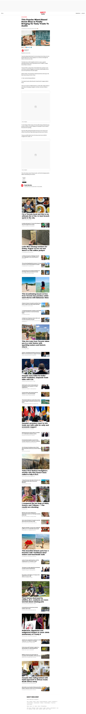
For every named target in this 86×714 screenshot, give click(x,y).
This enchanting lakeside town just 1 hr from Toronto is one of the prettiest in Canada (31, 264)
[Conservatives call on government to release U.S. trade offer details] (45, 394)
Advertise (31, 701)
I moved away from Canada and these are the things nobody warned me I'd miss (31, 271)
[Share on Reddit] (25, 47)
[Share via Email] (29, 47)
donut (22, 87)
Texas (22, 56)
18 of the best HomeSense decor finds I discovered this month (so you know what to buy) (31, 448)
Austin (43, 14)
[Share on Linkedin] (26, 47)
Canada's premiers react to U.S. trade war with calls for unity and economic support (35, 425)
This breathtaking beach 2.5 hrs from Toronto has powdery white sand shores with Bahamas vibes (35, 296)
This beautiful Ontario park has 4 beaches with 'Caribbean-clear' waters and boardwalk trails (35, 552)
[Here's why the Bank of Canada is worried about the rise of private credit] (45, 522)
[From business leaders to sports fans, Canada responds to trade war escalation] (45, 441)
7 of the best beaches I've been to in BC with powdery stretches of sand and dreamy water (31, 311)
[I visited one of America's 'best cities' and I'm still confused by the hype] (45, 320)
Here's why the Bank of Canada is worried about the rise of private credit (31, 521)
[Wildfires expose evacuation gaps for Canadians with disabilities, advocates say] (45, 656)
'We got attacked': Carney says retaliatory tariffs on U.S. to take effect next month (31, 528)
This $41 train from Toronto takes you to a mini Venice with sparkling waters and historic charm (35, 344)
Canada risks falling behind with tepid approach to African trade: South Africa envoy (35, 679)
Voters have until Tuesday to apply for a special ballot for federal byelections (30, 648)
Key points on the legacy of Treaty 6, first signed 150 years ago (31, 575)
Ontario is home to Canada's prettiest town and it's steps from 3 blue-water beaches (31, 304)
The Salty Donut (24, 44)
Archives (34, 701)
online (34, 132)
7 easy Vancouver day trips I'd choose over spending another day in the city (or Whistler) (31, 481)
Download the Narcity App (43, 701)
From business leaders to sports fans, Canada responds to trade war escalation (31, 440)
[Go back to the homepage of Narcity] (43, 12)
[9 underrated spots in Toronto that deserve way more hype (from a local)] (45, 225)
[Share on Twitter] (28, 47)
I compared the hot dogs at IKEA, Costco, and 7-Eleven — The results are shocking (35, 505)
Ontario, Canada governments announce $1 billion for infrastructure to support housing (31, 353)
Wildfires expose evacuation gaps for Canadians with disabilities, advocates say (31, 655)
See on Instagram (24, 121)
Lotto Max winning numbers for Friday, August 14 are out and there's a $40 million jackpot (34, 248)
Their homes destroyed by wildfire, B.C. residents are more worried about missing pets (35, 600)
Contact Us (49, 701)
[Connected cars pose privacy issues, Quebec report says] (45, 609)
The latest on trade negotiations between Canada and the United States (31, 568)
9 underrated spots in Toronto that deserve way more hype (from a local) (31, 224)
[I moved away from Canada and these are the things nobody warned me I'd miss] (45, 272)
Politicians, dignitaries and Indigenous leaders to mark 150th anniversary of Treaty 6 (35, 632)
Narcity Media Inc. (36, 699)
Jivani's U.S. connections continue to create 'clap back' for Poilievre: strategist (31, 640)
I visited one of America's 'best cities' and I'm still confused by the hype (31, 319)
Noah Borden (28, 185)
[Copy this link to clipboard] (31, 47)
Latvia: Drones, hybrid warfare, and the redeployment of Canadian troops (30, 561)
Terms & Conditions (29, 704)
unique (29, 67)
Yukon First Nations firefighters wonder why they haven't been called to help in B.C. (34, 472)
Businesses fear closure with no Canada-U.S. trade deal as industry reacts (31, 433)
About (27, 701)
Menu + (2, 13)
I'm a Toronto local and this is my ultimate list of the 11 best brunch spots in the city (35, 216)
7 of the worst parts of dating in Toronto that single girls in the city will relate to (30, 256)
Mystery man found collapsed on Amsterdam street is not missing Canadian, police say (31, 514)
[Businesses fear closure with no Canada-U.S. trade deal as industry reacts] (45, 434)
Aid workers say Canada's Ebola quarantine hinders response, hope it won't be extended (31, 688)
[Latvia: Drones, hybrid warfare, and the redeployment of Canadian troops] (45, 562)
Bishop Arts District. (31, 174)
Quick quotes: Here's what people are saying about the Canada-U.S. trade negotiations (30, 386)
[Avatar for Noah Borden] (22, 185)
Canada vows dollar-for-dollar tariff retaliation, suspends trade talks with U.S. (35, 377)
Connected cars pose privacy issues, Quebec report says (30, 608)
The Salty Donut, (24, 62)
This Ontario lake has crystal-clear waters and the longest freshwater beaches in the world (31, 401)
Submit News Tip (54, 701)
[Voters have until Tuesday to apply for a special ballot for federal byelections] (45, 649)
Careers (38, 701)
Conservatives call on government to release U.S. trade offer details (30, 393)
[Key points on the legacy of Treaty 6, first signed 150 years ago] (45, 576)
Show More (24, 182)
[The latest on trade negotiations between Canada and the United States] (45, 569)
